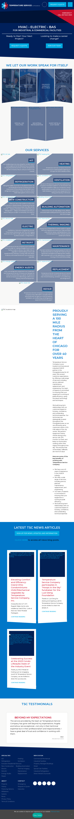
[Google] (44, 783)
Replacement (22, 773)
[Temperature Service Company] (20, 4)
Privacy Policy (6, 799)
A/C (2, 759)
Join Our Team (54, 46)
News (3, 796)
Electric (3, 768)
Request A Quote (57, 4)
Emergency (22, 784)
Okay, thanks (37, 815)
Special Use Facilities (41, 768)
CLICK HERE (21, 540)
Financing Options (7, 789)
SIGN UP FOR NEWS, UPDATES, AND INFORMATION (37, 533)
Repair (3, 776)
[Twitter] (40, 783)
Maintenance (22, 771)
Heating (20, 759)
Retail (36, 766)
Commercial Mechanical (42, 759)
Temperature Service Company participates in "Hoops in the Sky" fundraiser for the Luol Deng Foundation (51, 587)
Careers (4, 794)
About (4, 781)
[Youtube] (53, 783)
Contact (21, 781)
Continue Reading (18, 617)
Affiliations (4, 791)
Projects (4, 784)
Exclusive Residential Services (11, 763)
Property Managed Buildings (43, 763)
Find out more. (55, 811)
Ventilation (21, 761)
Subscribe (21, 789)
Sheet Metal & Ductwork (42, 773)
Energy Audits (6, 773)
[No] (72, 814)
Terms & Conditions (7, 801)
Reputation (38, 755)
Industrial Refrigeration (41, 771)
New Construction (7, 766)
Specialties (5, 755)
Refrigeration (5, 761)
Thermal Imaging (23, 768)
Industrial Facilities (40, 761)
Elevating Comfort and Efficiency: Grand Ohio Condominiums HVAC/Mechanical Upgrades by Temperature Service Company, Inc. (20, 590)
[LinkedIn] (49, 783)
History (3, 786)
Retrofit (4, 771)
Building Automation (23, 766)
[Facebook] (35, 783)
